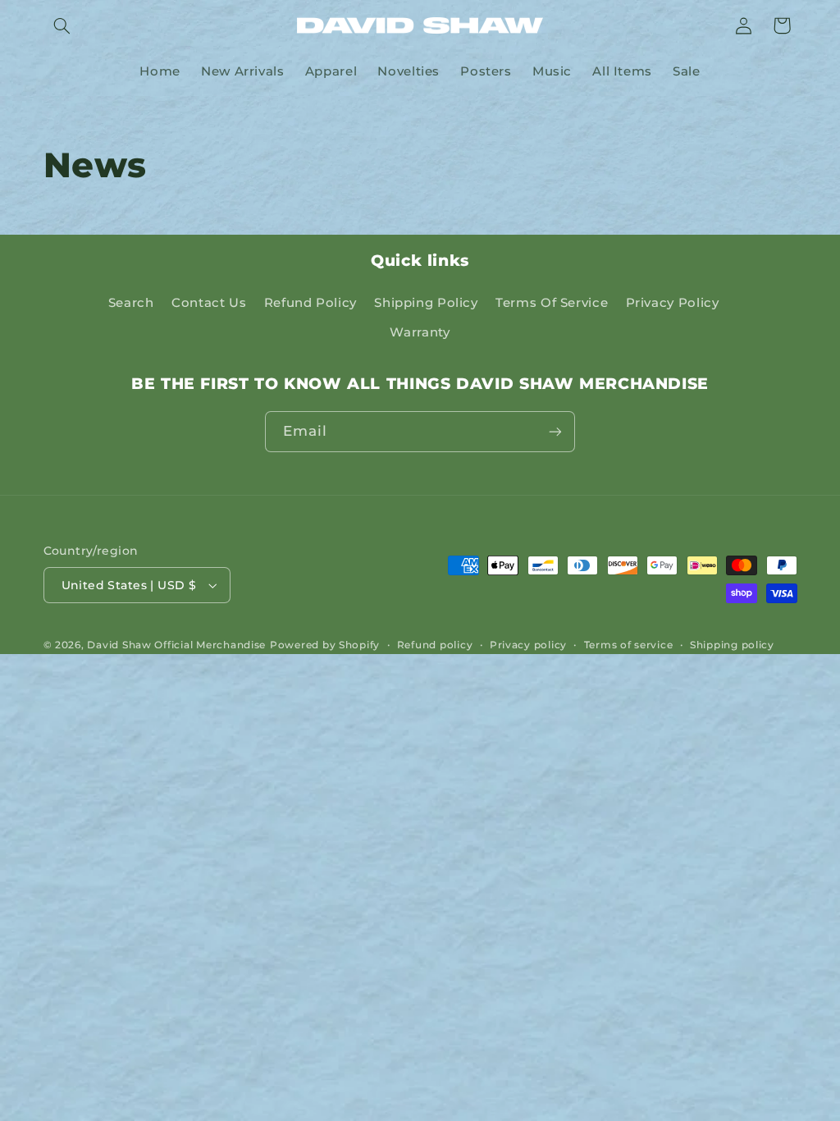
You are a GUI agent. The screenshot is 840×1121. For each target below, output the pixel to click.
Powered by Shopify (325, 645)
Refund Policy (310, 302)
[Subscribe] (555, 431)
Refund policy (435, 645)
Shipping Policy (425, 302)
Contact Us (208, 302)
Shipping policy (732, 645)
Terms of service (628, 645)
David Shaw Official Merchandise (176, 645)
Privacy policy (528, 645)
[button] (62, 25)
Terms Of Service (551, 302)
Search (131, 302)
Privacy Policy (672, 302)
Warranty (420, 332)
